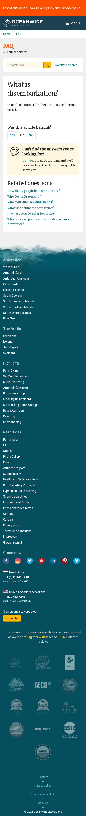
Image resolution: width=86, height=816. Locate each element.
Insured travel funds (16, 502)
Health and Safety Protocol (21, 479)
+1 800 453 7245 (14, 596)
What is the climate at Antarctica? (31, 208)
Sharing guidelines (15, 496)
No (30, 135)
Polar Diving (11, 370)
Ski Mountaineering (16, 376)
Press (7, 462)
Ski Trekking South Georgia (20, 405)
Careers (8, 519)
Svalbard (9, 353)
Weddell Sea (11, 267)
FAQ (6, 445)
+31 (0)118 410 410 (16, 577)
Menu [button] (75, 23)
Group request (12, 542)
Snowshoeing (12, 422)
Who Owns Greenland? (24, 196)
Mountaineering (13, 382)
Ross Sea (9, 318)
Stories (8, 450)
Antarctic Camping (15, 387)
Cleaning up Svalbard (17, 399)
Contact (28, 160)
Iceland (8, 341)
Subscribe (12, 618)
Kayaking (9, 416)
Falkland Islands (13, 289)
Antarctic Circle (13, 272)
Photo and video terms (18, 508)
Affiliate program (14, 468)
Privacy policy (12, 525)
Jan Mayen (10, 347)
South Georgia (12, 295)
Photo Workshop (14, 393)
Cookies (43, 803)
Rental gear (10, 439)
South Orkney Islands (17, 312)
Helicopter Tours (14, 410)
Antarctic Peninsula (16, 278)
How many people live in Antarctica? (33, 191)
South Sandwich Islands (18, 301)
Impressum (10, 536)
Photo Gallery (12, 456)
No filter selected (66, 65)
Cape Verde (11, 284)
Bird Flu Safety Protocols (19, 485)
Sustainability (12, 473)
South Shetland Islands (18, 307)
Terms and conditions (17, 531)
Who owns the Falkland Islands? (30, 202)
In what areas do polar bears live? (31, 213)
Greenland (10, 336)
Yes (13, 135)
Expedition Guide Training (19, 491)
